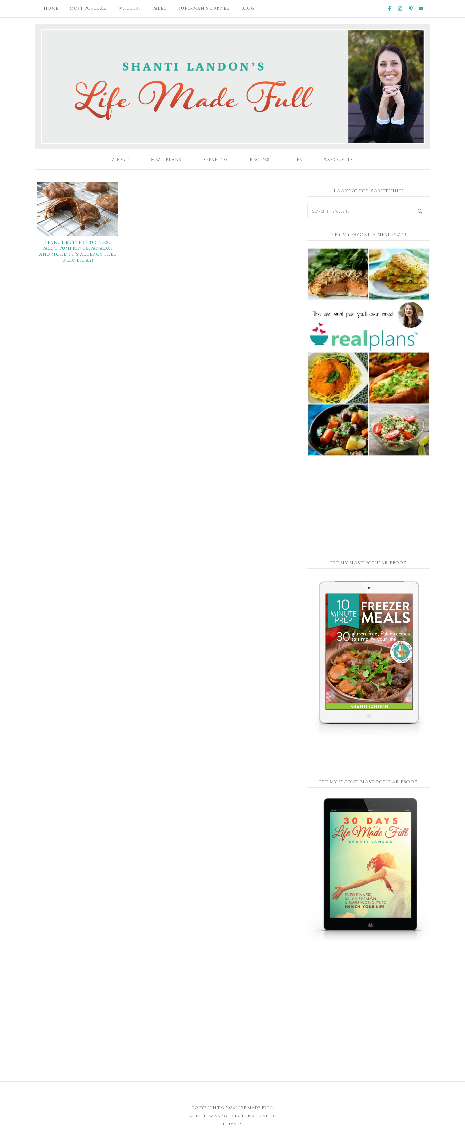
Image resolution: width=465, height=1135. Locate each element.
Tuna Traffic (258, 1116)
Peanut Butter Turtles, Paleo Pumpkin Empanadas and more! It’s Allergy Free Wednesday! (77, 251)
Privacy (232, 1124)
